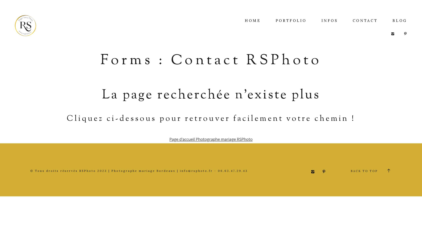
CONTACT (365, 20)
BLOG (399, 20)
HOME (253, 20)
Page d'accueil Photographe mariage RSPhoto (211, 139)
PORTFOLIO (291, 20)
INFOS (329, 20)
